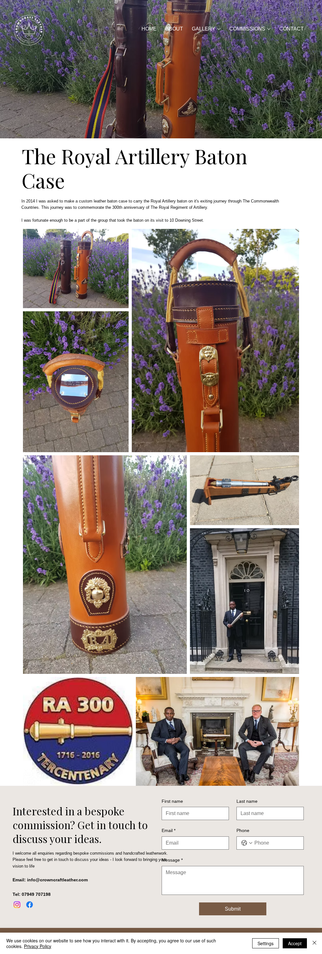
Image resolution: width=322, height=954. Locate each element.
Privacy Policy (37, 946)
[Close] (314, 943)
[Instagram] (17, 904)
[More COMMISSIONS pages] (268, 29)
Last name (247, 801)
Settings (266, 943)
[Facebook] (29, 904)
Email (168, 830)
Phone (242, 830)
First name (172, 801)
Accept (295, 943)
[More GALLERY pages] (218, 29)
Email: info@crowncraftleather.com (50, 879)
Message (172, 859)
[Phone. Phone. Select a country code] (247, 843)
